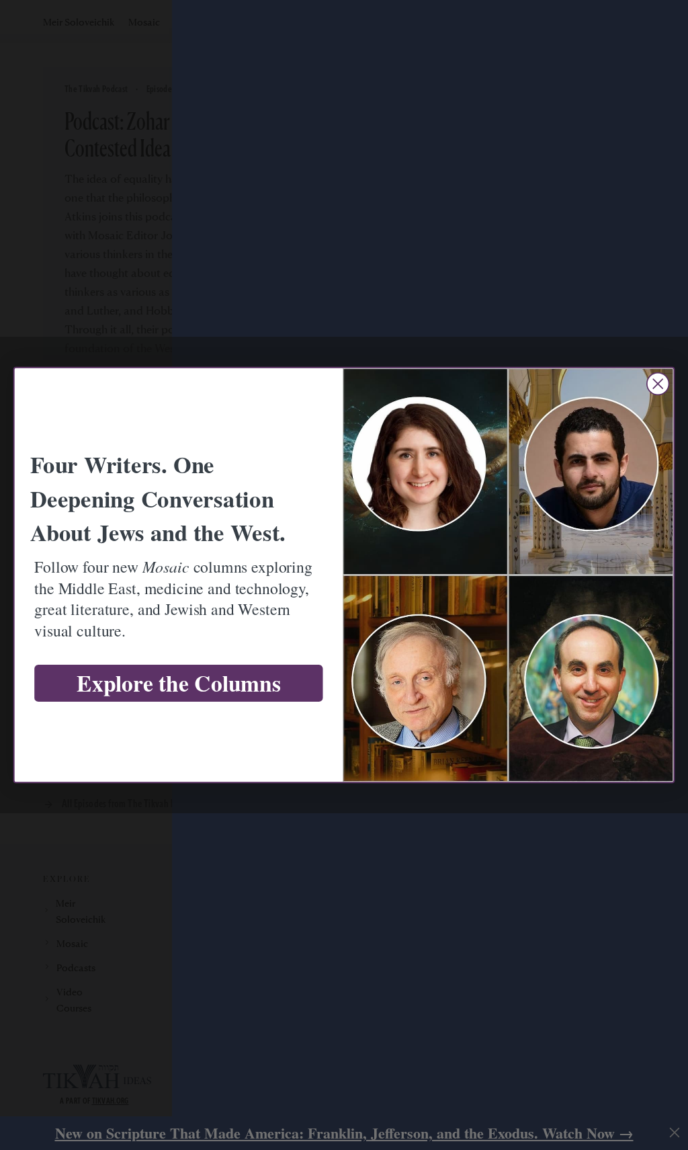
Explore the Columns (178, 683)
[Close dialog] (657, 383)
